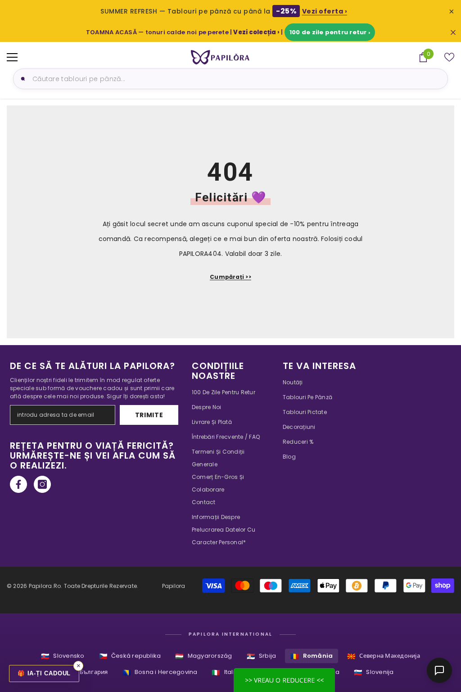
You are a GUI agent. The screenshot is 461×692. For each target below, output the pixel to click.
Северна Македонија (383, 656)
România (311, 656)
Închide (453, 32)
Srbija (261, 656)
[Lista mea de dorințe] (449, 57)
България (88, 672)
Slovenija (373, 672)
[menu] (12, 57)
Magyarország (203, 656)
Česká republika (130, 656)
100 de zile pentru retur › (329, 32)
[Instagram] (42, 484)
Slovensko (62, 656)
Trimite (149, 414)
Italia (225, 672)
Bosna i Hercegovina (160, 672)
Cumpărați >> (230, 277)
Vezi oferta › (325, 11)
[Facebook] (18, 484)
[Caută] (22, 79)
